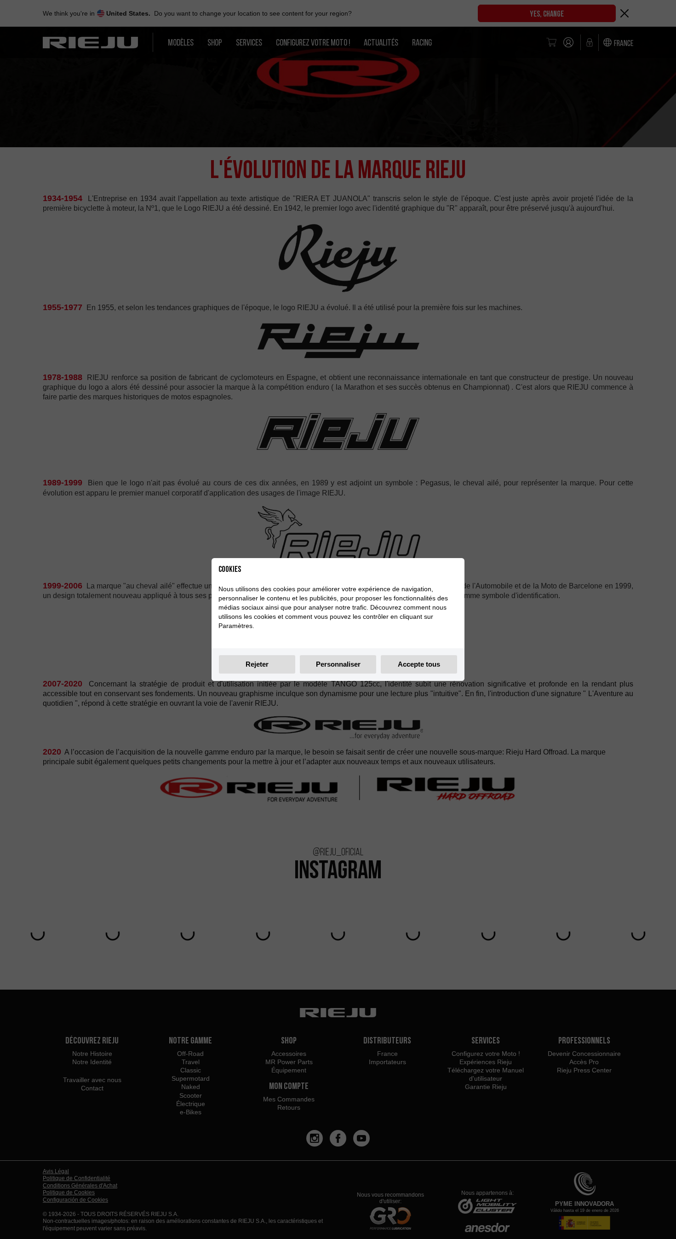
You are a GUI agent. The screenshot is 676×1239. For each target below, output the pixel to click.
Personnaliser (338, 664)
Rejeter (257, 664)
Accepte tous (419, 664)
